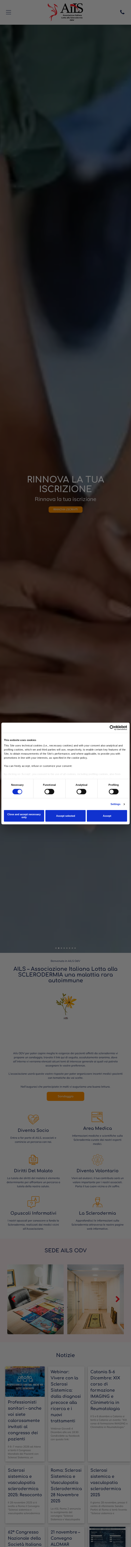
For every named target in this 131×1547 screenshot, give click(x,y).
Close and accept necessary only (24, 816)
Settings (116, 804)
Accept (107, 815)
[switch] (49, 791)
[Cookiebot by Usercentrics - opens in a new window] (112, 727)
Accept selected (65, 815)
